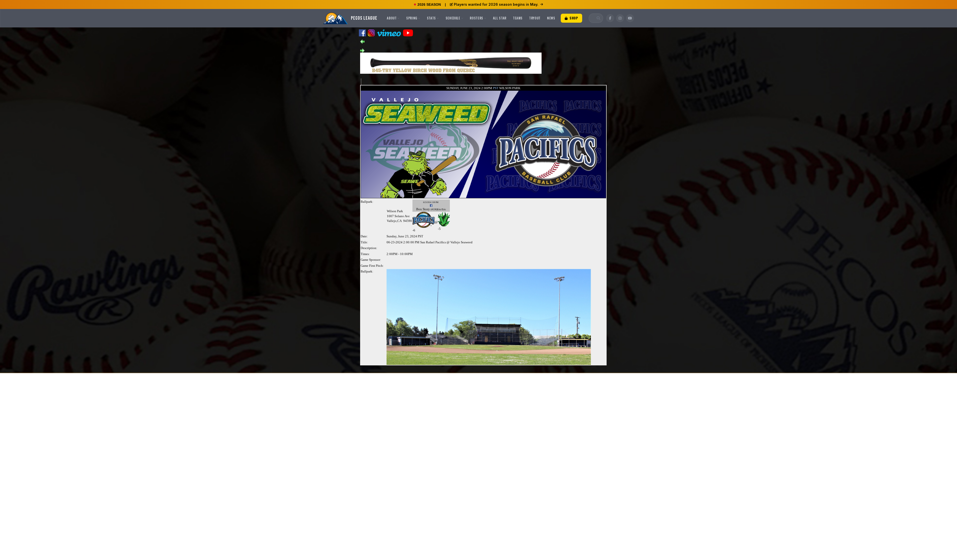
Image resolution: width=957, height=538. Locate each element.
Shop (573, 17)
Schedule (453, 17)
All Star (499, 17)
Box (419, 209)
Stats (431, 17)
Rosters (476, 17)
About (392, 17)
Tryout (535, 17)
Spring (411, 17)
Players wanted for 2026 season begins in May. (496, 4)
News (551, 17)
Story (426, 209)
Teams (518, 17)
